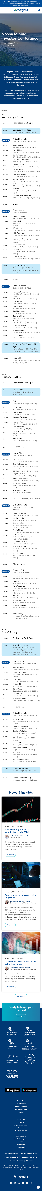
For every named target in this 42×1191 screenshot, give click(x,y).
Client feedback (21, 1106)
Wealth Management (21, 1139)
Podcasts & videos (16, 1161)
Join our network (21, 1109)
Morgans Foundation (21, 1125)
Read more (21, 996)
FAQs (21, 1112)
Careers (21, 1128)
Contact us (21, 1101)
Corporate (21, 1144)
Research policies (11, 1153)
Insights (21, 1122)
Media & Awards (21, 1131)
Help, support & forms (29, 1157)
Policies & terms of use (29, 1153)
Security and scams (11, 1157)
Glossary (29, 1161)
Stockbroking (21, 1136)
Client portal (21, 1104)
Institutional (21, 1147)
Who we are (21, 1119)
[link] (21, 10)
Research (21, 1142)
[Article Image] (21, 809)
